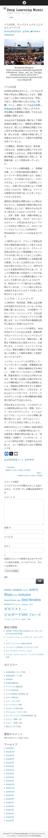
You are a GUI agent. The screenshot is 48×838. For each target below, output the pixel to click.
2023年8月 (10, 799)
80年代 (33, 589)
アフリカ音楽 (11, 690)
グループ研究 (11, 697)
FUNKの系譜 (10, 683)
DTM (8, 679)
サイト (7, 546)
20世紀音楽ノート (15, 459)
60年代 (30, 459)
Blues (8, 595)
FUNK (15, 595)
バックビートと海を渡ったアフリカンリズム (22, 647)
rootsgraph (24, 604)
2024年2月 (10, 777)
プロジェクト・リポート (15, 712)
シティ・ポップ (11, 701)
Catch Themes (36, 836)
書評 (29, 619)
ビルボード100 (15, 614)
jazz (19, 600)
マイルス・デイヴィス (12, 619)
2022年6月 (10, 821)
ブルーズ (35, 614)
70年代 (25, 590)
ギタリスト (13, 609)
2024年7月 (10, 763)
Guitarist (24, 595)
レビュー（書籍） (12, 719)
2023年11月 (10, 788)
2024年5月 (10, 766)
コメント (9, 497)
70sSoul (17, 589)
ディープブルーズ (12, 705)
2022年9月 (10, 817)
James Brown (10, 600)
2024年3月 (10, 773)
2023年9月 (10, 795)
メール (8, 536)
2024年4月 (10, 770)
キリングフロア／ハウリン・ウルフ (19, 651)
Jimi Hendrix (31, 600)
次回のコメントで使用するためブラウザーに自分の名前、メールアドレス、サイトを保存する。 (23, 562)
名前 (7, 527)
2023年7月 (10, 802)
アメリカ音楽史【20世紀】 (16, 694)
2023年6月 (10, 806)
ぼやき (31, 604)
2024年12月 (10, 752)
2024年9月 (10, 755)
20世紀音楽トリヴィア (14, 672)
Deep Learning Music (21, 833)
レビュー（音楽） (12, 723)
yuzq (26, 31)
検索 (5, 577)
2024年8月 (10, 759)
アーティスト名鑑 (12, 687)
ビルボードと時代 (12, 708)
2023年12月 (10, 784)
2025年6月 (10, 748)
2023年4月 (10, 813)
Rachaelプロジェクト (12, 604)
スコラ (25, 609)
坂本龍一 (24, 619)
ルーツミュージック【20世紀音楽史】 (20, 716)
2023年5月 (10, 810)
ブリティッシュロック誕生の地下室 (19, 643)
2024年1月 (10, 781)
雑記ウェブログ (11, 726)
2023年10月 (10, 792)
